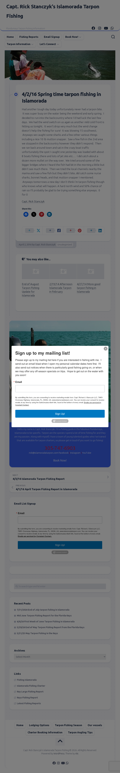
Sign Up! (60, 414)
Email (18, 382)
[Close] (106, 349)
